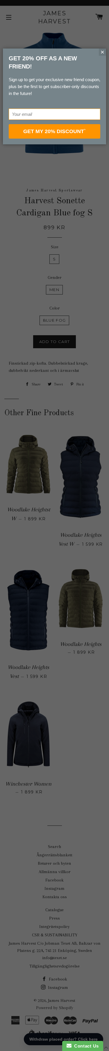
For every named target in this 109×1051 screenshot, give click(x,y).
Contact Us (85, 1045)
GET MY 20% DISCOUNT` (54, 131)
